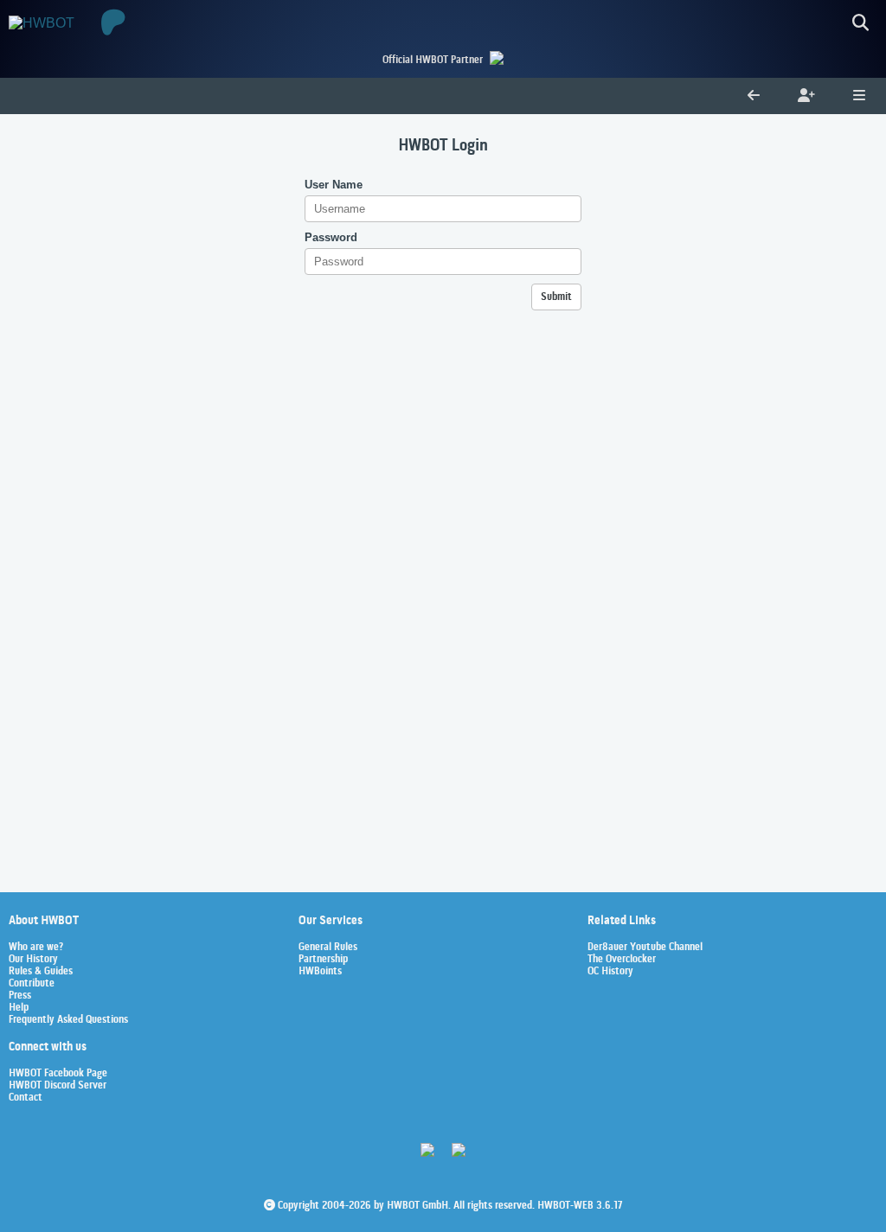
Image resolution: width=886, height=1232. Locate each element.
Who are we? (36, 948)
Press (20, 996)
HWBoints (320, 972)
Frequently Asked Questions (68, 1020)
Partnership (323, 960)
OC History (610, 972)
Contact (25, 1098)
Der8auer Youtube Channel (645, 948)
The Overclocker (621, 960)
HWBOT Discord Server (57, 1086)
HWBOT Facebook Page (58, 1074)
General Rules (328, 948)
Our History (33, 960)
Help (19, 1008)
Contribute (32, 984)
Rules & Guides (41, 972)
